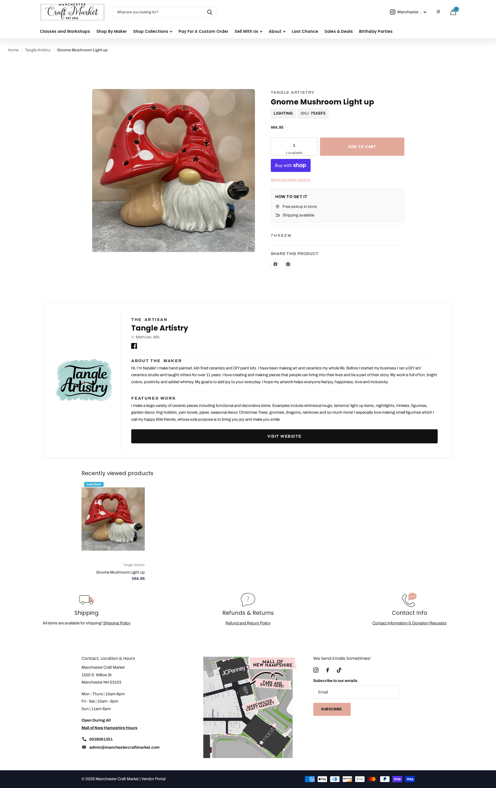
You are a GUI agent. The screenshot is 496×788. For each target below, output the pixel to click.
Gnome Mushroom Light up (120, 572)
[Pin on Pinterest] (288, 264)
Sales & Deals (338, 31)
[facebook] (327, 670)
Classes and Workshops (65, 31)
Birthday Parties (376, 31)
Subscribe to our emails (335, 680)
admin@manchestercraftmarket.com (124, 747)
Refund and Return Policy (248, 623)
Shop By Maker (111, 31)
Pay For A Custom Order (203, 31)
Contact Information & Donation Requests (409, 623)
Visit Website (284, 436)
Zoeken (210, 12)
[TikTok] (339, 670)
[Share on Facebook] (275, 264)
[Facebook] (134, 345)
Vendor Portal (153, 779)
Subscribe (332, 709)
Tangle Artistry (293, 92)
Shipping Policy (116, 623)
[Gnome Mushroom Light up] (113, 519)
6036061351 (101, 739)
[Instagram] (315, 670)
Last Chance (305, 31)
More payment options (291, 179)
